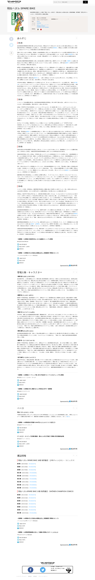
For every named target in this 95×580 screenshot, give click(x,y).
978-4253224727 (32, 497)
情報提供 (30, 576)
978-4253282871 (32, 475)
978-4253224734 (32, 500)
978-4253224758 (32, 506)
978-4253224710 (32, 494)
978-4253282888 (32, 478)
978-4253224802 (32, 512)
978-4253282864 (32, 472)
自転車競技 (39, 23)
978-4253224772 (32, 463)
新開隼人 (69, 60)
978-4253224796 (32, 469)
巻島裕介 (55, 47)
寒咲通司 (70, 54)
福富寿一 (67, 62)
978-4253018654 (32, 487)
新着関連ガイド (54, 19)
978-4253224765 (32, 509)
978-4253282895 (32, 481)
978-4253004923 (32, 484)
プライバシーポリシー (43, 576)
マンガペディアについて (21, 576)
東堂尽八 (36, 77)
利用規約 (35, 576)
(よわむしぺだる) (25, 412)
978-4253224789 (32, 466)
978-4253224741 (32, 503)
